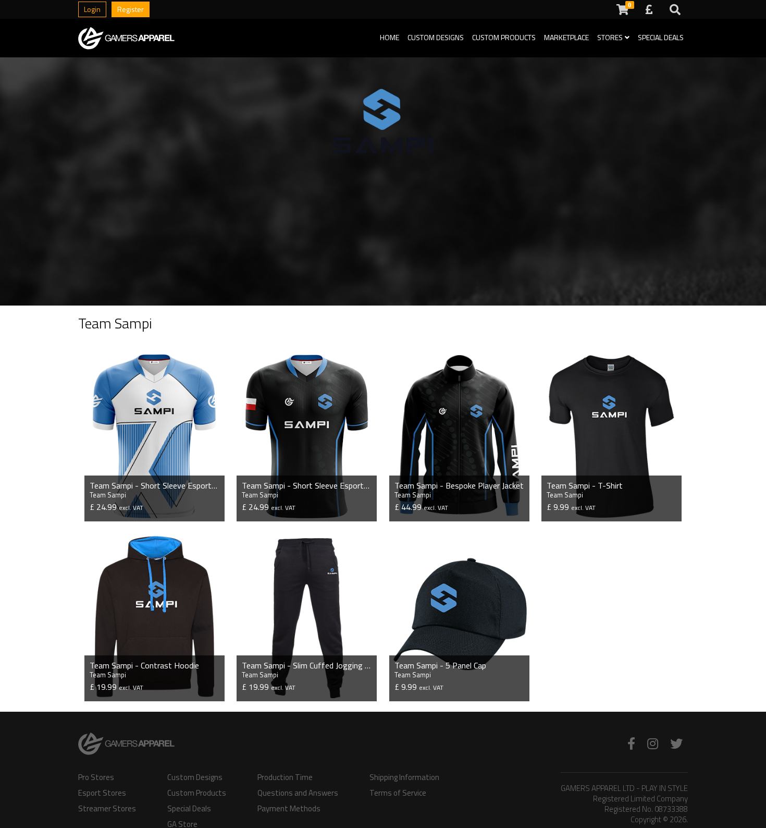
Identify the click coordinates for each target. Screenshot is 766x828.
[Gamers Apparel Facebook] (631, 743)
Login (92, 9)
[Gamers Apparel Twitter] (676, 743)
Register (130, 9)
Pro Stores (96, 777)
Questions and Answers (297, 793)
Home (389, 37)
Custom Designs (435, 37)
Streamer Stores (107, 808)
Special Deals (661, 37)
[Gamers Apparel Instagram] (652, 743)
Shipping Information (404, 777)
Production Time (285, 777)
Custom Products (504, 37)
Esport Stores (102, 793)
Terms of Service (397, 793)
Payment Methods (288, 808)
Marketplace (566, 37)
